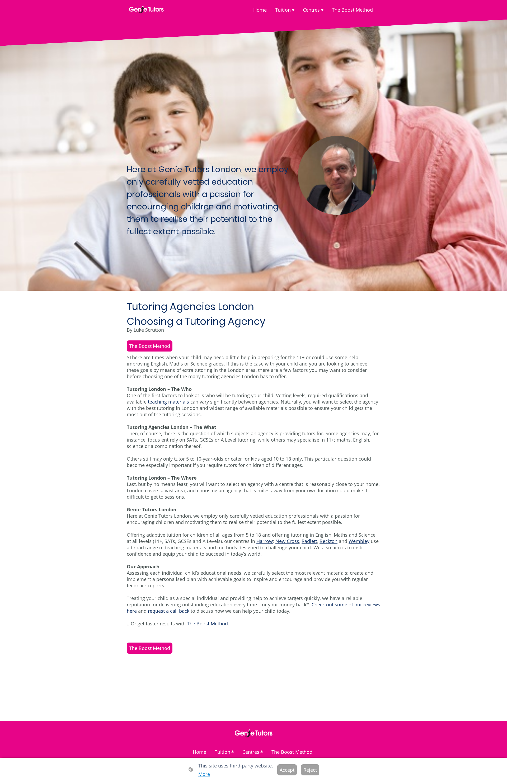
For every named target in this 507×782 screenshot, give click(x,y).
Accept (287, 770)
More (204, 774)
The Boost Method (149, 346)
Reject (310, 770)
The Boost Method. (208, 623)
